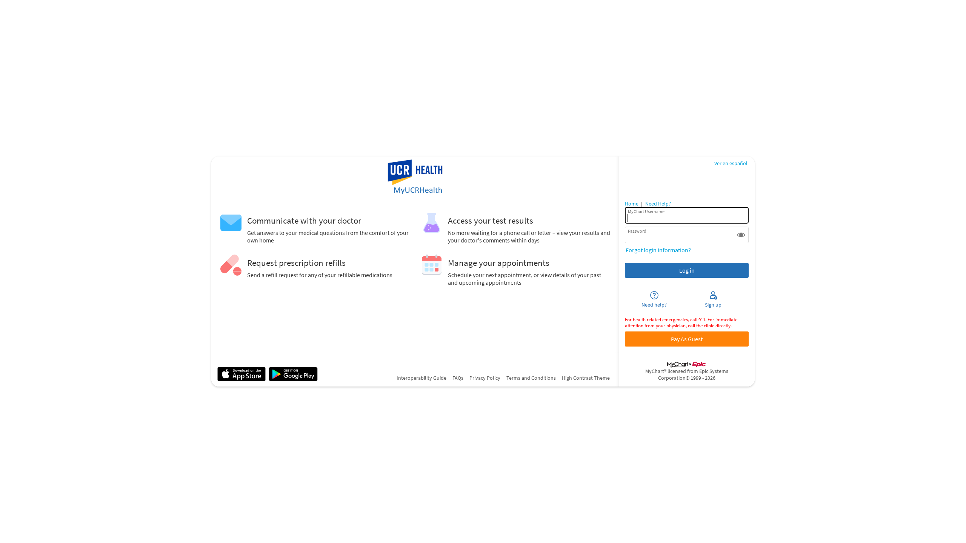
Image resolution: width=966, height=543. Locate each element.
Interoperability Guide (421, 377)
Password (637, 231)
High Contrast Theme (586, 377)
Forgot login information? (658, 250)
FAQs (457, 377)
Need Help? (658, 203)
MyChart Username (646, 211)
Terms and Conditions (531, 377)
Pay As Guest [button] (687, 339)
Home (631, 203)
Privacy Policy (484, 377)
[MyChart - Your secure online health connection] (414, 178)
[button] (741, 235)
